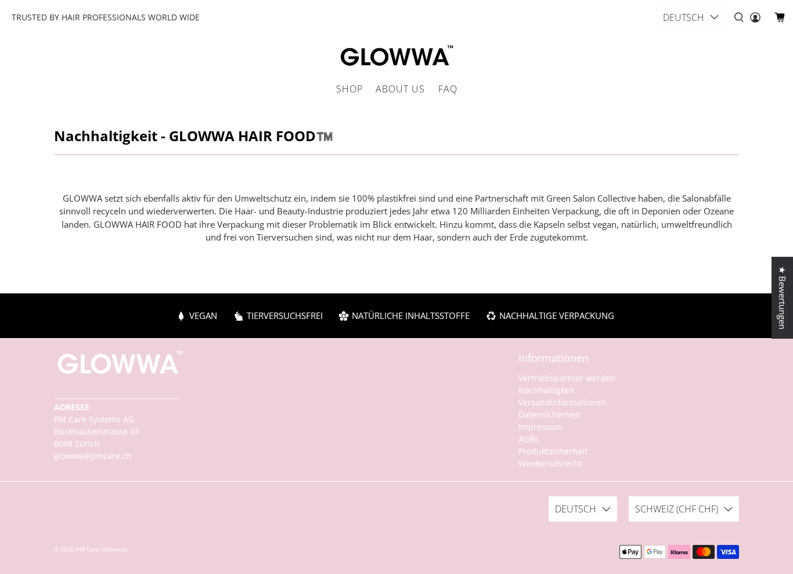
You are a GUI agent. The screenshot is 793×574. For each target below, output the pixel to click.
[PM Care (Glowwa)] (396, 57)
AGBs (528, 438)
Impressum (540, 426)
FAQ (447, 88)
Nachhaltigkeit (546, 390)
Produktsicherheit (552, 451)
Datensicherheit (549, 414)
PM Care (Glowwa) (101, 549)
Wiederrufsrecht (550, 463)
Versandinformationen (562, 402)
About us (400, 88)
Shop (349, 88)
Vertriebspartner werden (566, 377)
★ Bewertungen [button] (782, 297)
